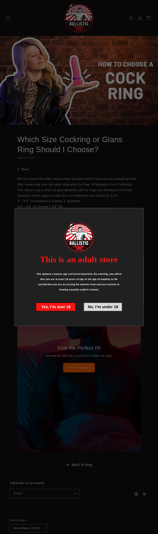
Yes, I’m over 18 (56, 307)
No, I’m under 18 (103, 307)
